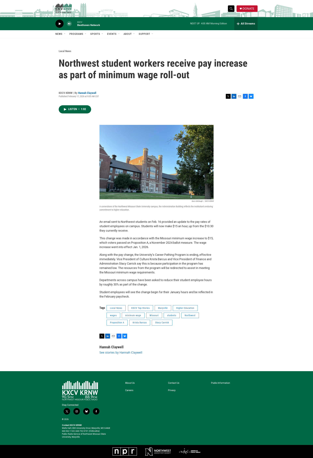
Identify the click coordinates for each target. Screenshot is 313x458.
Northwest (190, 315)
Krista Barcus (140, 322)
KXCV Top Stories (140, 308)
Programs (76, 34)
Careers (129, 390)
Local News (65, 51)
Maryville (163, 308)
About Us (130, 383)
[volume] (69, 23)
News (58, 34)
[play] (59, 24)
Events (112, 34)
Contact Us (173, 383)
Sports (95, 34)
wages (113, 315)
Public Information (220, 383)
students (171, 315)
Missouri (154, 315)
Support (144, 34)
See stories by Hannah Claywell (120, 352)
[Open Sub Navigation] (65, 34)
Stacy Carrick (162, 322)
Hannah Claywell (87, 93)
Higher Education (185, 308)
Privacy (172, 390)
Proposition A (117, 322)
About (128, 34)
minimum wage (133, 315)
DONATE (248, 8)
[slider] (74, 23)
